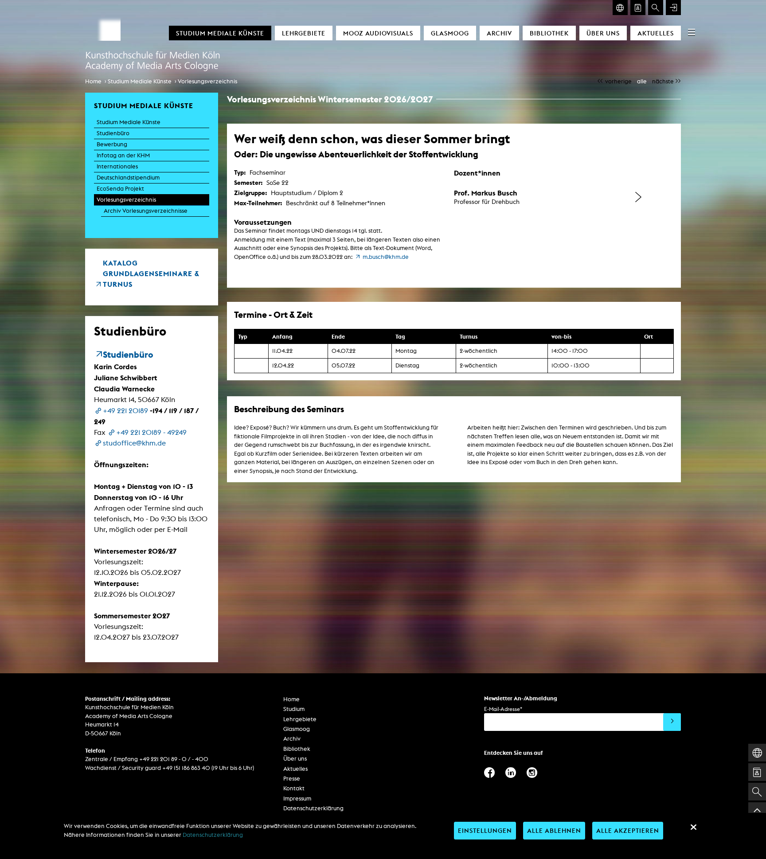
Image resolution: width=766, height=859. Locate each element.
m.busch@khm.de (386, 257)
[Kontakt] (637, 7)
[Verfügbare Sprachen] (620, 7)
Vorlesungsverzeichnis (207, 81)
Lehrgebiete (303, 33)
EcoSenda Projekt (120, 188)
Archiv (499, 33)
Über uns (603, 33)
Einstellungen (485, 830)
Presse (291, 778)
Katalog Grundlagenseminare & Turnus (151, 273)
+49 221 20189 (125, 410)
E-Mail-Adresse (503, 709)
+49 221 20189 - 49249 (151, 432)
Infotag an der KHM (123, 155)
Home (93, 81)
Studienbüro (113, 133)
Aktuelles (655, 33)
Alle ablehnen (554, 830)
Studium (294, 709)
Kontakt (294, 788)
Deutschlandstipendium (128, 177)
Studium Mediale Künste (220, 33)
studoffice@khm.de (134, 443)
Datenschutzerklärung (313, 808)
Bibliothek (549, 33)
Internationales (117, 166)
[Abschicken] (672, 722)
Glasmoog (450, 33)
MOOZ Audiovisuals (378, 33)
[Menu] (691, 32)
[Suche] (655, 7)
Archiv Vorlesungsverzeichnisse (146, 210)
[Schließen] (693, 827)
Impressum (297, 798)
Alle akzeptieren (627, 830)
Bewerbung (112, 144)
